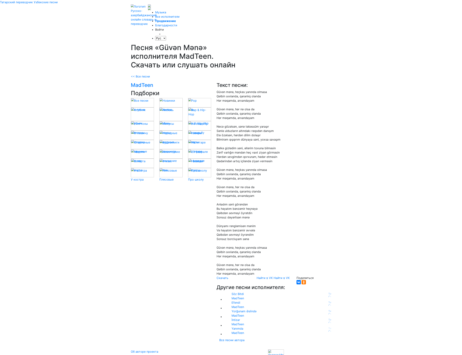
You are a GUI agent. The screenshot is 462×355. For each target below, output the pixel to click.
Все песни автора (232, 340)
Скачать (222, 278)
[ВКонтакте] (299, 282)
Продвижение (165, 21)
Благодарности (166, 25)
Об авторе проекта (144, 351)
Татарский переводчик (16, 2)
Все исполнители (167, 16)
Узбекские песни (46, 2)
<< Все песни (140, 76)
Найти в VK (265, 278)
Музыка (160, 12)
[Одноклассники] (304, 282)
